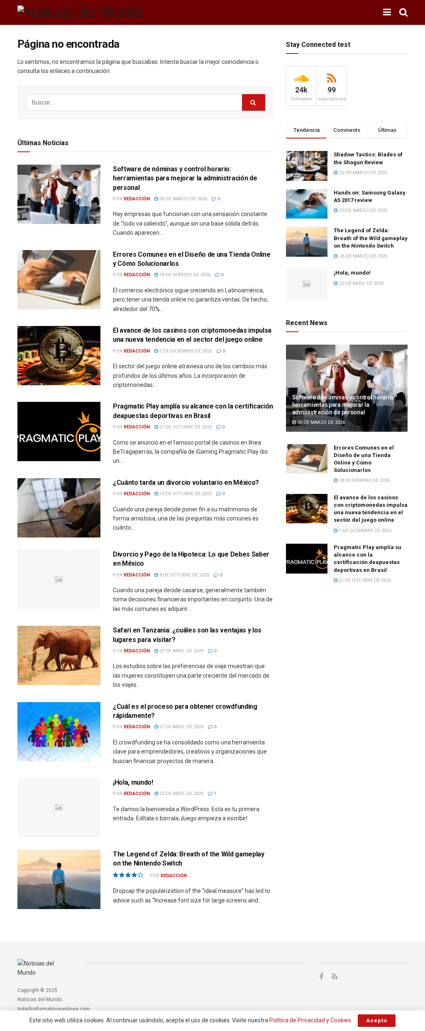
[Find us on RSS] (334, 977)
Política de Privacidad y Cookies (310, 1020)
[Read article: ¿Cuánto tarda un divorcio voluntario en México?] (58, 507)
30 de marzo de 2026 (182, 199)
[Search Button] (403, 12)
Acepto (376, 1020)
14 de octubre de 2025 (185, 493)
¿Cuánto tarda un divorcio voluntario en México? (186, 482)
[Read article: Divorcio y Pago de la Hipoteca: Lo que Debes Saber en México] (58, 579)
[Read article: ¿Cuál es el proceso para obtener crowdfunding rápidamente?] (58, 731)
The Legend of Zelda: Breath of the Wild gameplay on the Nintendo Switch (371, 237)
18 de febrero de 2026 (184, 274)
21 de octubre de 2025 (185, 427)
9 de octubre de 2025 (183, 575)
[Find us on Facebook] (321, 977)
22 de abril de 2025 (180, 793)
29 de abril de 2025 (180, 651)
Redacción (137, 199)
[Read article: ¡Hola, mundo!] (58, 807)
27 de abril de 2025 (180, 726)
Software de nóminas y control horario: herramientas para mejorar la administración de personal (185, 178)
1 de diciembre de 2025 (185, 351)
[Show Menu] (387, 12)
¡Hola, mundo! (133, 782)
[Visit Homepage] (79, 12)
